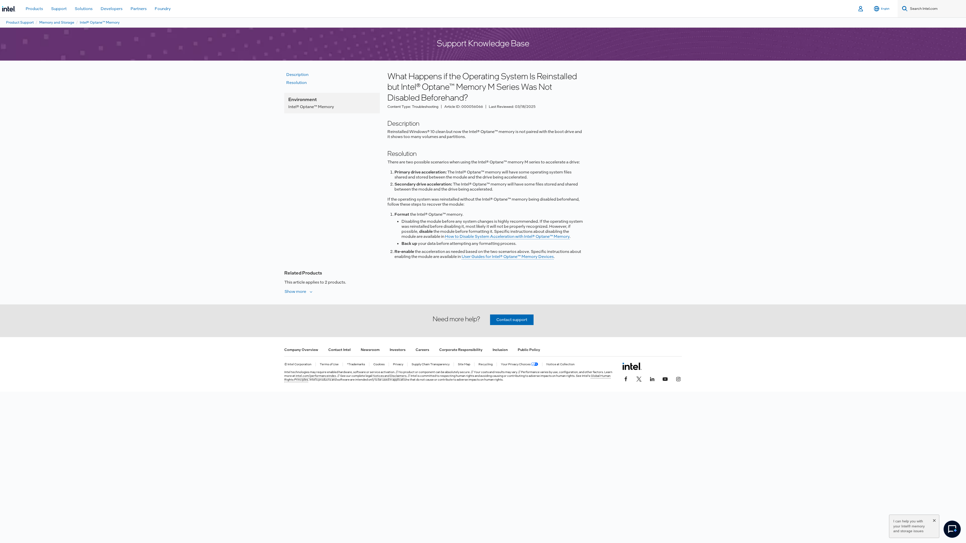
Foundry (163, 8)
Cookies (379, 364)
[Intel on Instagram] (678, 378)
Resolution (296, 82)
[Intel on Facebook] (625, 378)
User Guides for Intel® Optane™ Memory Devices (508, 256)
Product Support (20, 22)
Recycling (485, 364)
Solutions (84, 8)
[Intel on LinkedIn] (652, 378)
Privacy (398, 364)
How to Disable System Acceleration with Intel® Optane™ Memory (507, 236)
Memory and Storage (56, 22)
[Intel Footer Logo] (632, 366)
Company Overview (301, 349)
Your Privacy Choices (516, 364)
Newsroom (370, 349)
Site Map (464, 364)
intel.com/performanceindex (316, 376)
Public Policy (529, 349)
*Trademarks (356, 364)
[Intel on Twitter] (638, 378)
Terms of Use (329, 364)
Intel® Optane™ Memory (100, 22)
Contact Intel (339, 349)
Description (297, 74)
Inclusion (500, 349)
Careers (422, 349)
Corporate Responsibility (460, 349)
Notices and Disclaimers (390, 376)
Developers (112, 8)
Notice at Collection (560, 364)
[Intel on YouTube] (665, 378)
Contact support (511, 319)
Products (34, 8)
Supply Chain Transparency (431, 364)
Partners (139, 8)
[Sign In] (861, 9)
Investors (398, 349)
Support (59, 8)
